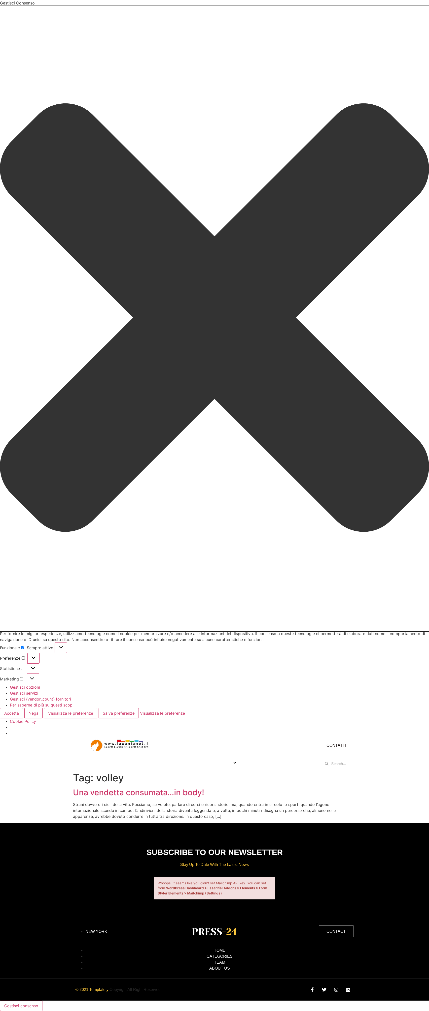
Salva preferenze (119, 713)
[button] (214, 318)
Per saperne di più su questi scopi (41, 705)
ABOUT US (189, 764)
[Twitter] (324, 989)
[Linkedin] (348, 989)
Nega (33, 713)
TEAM (253, 764)
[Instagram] (336, 989)
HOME (164, 764)
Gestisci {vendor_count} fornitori (40, 699)
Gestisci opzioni (25, 687)
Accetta (11, 713)
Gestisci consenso (21, 1005)
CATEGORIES (219, 764)
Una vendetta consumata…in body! (138, 792)
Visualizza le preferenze (70, 713)
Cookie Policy (23, 721)
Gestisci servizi (24, 693)
